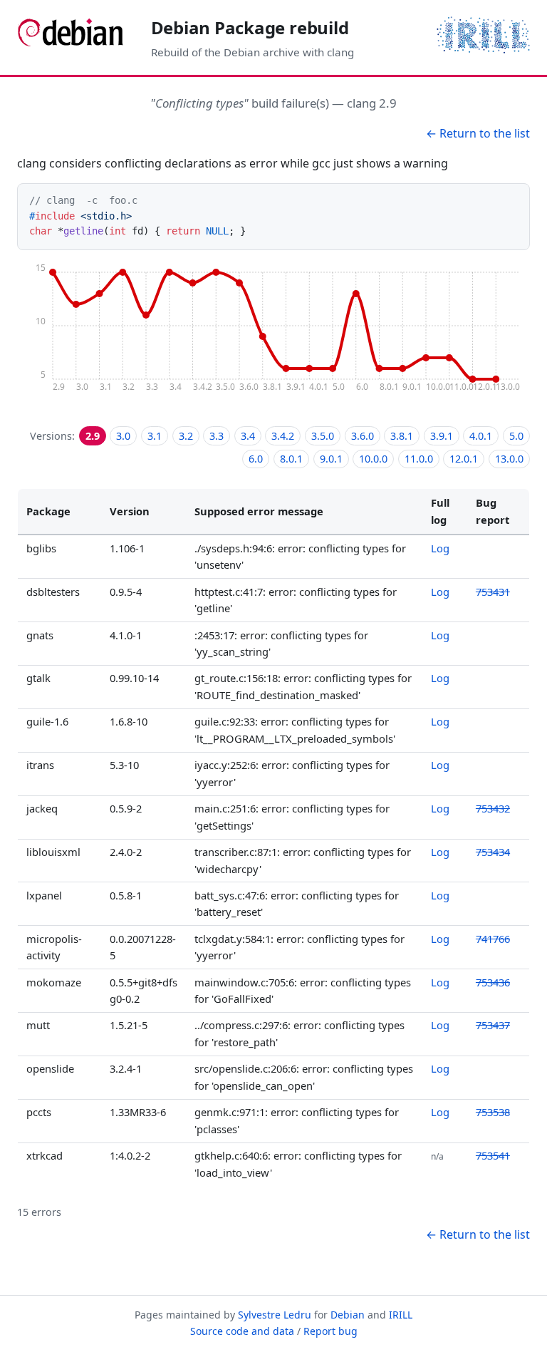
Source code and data (242, 1331)
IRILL (400, 1314)
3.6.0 (362, 436)
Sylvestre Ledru (274, 1314)
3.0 (123, 436)
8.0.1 (291, 458)
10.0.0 (373, 458)
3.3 (216, 436)
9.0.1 (331, 458)
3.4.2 (282, 436)
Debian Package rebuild (250, 27)
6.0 (256, 458)
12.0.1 (463, 458)
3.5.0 (322, 436)
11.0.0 (419, 458)
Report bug (330, 1331)
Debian (347, 1314)
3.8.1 (401, 436)
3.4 (248, 436)
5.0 (516, 436)
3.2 (186, 436)
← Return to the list (478, 133)
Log (440, 548)
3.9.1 (441, 436)
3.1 (154, 436)
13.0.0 (509, 458)
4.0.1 (480, 436)
